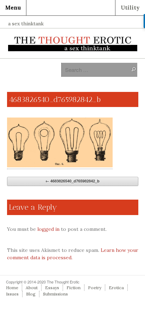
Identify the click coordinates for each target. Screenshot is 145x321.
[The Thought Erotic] (72, 43)
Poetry (94, 287)
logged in (48, 229)
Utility (130, 7)
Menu (13, 7)
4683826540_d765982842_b (72, 180)
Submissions (55, 293)
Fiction (74, 287)
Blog (31, 293)
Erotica (116, 287)
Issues (12, 293)
